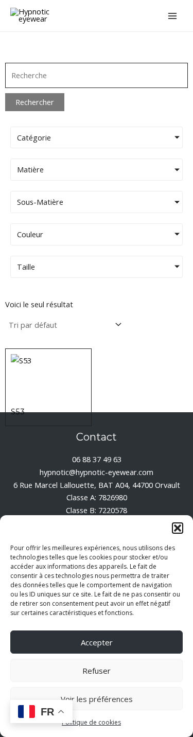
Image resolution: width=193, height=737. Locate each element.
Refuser (96, 670)
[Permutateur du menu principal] (172, 15)
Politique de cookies (91, 722)
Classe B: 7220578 (96, 510)
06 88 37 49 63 (96, 459)
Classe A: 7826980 (96, 497)
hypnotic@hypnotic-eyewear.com (96, 472)
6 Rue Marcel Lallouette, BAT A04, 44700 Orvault (96, 485)
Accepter (97, 642)
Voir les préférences (97, 699)
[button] (177, 528)
